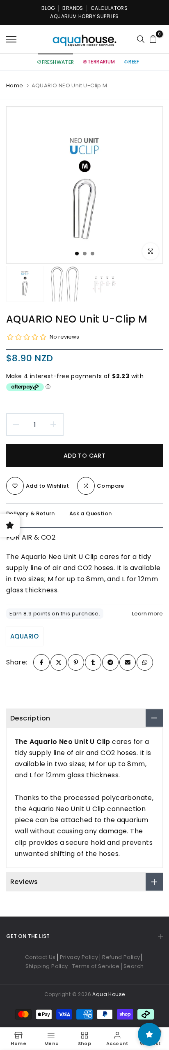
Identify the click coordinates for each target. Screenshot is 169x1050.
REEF (133, 61)
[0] (153, 39)
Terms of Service (95, 966)
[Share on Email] (127, 662)
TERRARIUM (101, 61)
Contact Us (40, 957)
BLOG (48, 8)
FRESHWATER (58, 61)
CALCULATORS (109, 8)
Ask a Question (90, 513)
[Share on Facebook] (41, 662)
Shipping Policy (46, 966)
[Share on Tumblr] (93, 662)
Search (133, 966)
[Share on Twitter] (58, 662)
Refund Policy (121, 957)
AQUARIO (24, 636)
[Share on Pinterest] (76, 662)
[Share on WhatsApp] (145, 662)
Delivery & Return (30, 513)
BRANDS (72, 8)
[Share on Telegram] (110, 662)
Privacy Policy (79, 957)
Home (14, 85)
